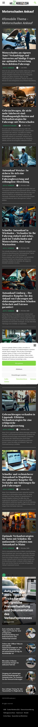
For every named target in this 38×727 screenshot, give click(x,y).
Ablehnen (19, 369)
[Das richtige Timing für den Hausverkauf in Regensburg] (31, 690)
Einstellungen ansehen (19, 375)
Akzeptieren (19, 363)
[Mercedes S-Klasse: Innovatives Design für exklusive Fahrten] (31, 663)
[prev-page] (28, 580)
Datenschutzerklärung (21, 379)
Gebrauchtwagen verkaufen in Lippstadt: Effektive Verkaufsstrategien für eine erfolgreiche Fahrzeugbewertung (18, 420)
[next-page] (17, 575)
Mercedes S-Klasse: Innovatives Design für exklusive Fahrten (10, 663)
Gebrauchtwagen (9, 125)
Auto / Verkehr (8, 68)
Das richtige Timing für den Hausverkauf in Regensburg (12, 690)
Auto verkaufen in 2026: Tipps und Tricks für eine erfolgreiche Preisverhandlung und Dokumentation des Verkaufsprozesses (18, 604)
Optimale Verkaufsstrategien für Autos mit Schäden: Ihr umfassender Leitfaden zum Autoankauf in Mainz (17, 540)
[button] (35, 345)
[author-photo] (17, 68)
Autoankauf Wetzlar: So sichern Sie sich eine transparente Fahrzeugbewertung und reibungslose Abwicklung (15, 176)
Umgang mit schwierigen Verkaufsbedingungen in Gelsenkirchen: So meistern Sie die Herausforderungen (12, 676)
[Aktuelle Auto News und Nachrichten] (19, 3)
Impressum (33, 379)
